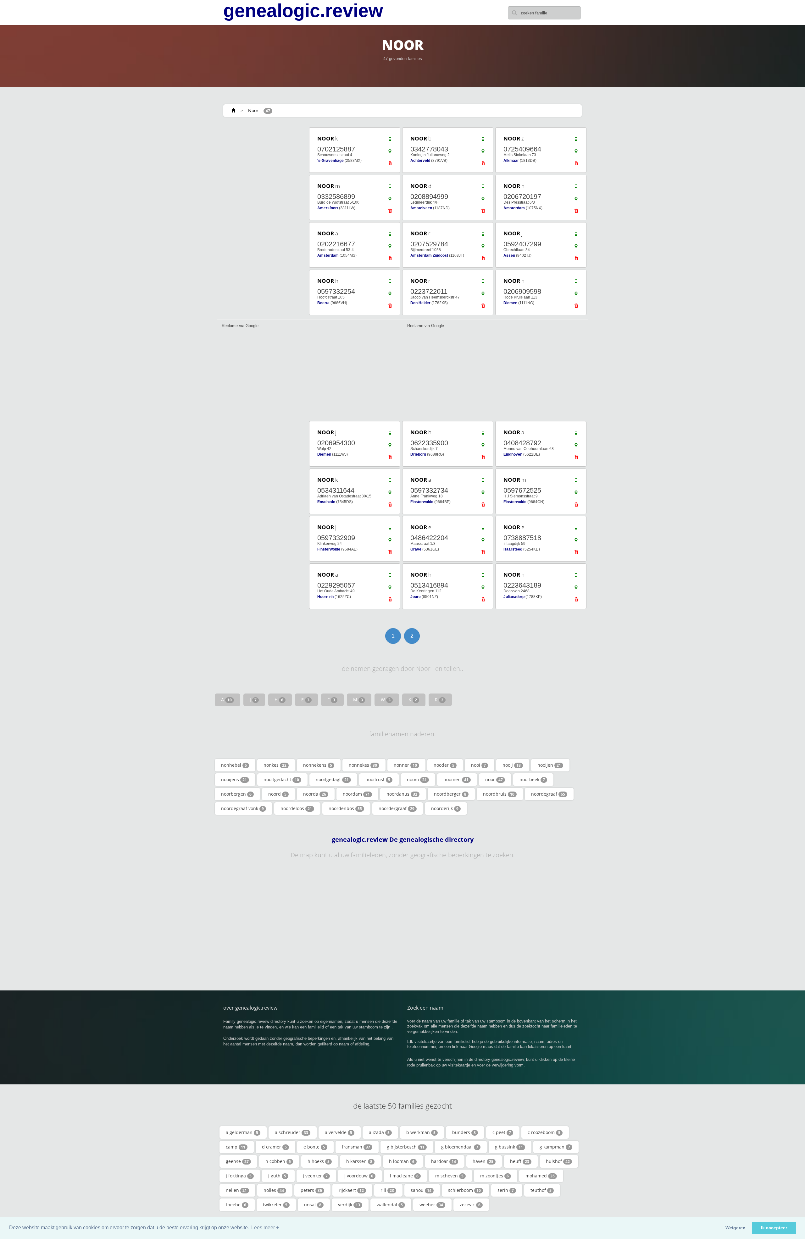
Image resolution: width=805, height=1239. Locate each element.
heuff (519, 1161)
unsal (312, 1205)
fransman (356, 1147)
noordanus (401, 794)
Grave (415, 549)
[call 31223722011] (483, 283)
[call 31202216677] (390, 235)
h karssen (359, 1161)
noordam (356, 794)
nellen (236, 1190)
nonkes (275, 765)
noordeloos (296, 808)
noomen (456, 779)
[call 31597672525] (576, 481)
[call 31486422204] (483, 529)
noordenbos (345, 808)
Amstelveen (421, 208)
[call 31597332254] (390, 283)
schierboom (464, 1190)
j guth (277, 1176)
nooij (511, 765)
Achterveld (420, 160)
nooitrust (377, 779)
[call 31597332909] (390, 529)
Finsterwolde (421, 502)
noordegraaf (548, 794)
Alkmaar (511, 160)
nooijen (549, 765)
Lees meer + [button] (265, 1227)
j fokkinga (239, 1176)
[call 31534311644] (390, 481)
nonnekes (363, 765)
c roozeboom (544, 1132)
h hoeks (319, 1161)
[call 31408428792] (576, 434)
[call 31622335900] (483, 434)
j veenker (315, 1176)
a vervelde (338, 1132)
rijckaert (351, 1190)
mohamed (540, 1176)
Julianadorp (514, 597)
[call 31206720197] (576, 188)
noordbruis (498, 794)
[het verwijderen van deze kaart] (390, 165)
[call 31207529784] (483, 235)
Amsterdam (514, 208)
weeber (431, 1205)
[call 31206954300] (390, 434)
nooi (478, 765)
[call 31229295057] (390, 576)
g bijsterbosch (406, 1147)
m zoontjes (494, 1176)
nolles (274, 1190)
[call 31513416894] (483, 576)
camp (235, 1147)
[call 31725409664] (576, 140)
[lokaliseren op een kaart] (390, 152)
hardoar (443, 1161)
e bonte (314, 1147)
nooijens (234, 779)
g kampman (555, 1147)
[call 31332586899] (390, 188)
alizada (379, 1132)
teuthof (541, 1190)
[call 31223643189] (576, 576)
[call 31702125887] (390, 140)
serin (505, 1190)
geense (237, 1161)
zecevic (470, 1205)
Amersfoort (327, 208)
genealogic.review (303, 11)
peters (311, 1190)
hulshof (558, 1161)
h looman (401, 1161)
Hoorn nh (325, 597)
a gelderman (242, 1132)
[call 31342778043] (483, 140)
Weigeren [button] (735, 1227)
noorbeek (532, 779)
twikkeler (275, 1205)
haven (483, 1161)
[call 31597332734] (483, 481)
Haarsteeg (512, 549)
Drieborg (418, 454)
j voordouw (358, 1176)
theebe (236, 1205)
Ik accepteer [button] (774, 1227)
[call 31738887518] (576, 529)
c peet (501, 1132)
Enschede (326, 502)
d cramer (274, 1147)
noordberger (450, 794)
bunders (464, 1132)
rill (387, 1190)
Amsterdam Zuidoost (429, 255)
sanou (421, 1190)
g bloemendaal (459, 1147)
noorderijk (444, 808)
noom (417, 779)
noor (494, 779)
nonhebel (234, 765)
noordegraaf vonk (242, 808)
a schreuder (291, 1132)
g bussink (509, 1147)
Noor (253, 110)
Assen (509, 255)
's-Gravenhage (330, 160)
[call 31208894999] (483, 188)
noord (277, 794)
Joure (415, 597)
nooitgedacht (281, 779)
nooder (444, 765)
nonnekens (317, 765)
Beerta (323, 303)
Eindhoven (512, 454)
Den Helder (420, 303)
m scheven (449, 1176)
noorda (314, 794)
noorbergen (236, 794)
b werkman (421, 1132)
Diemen (510, 303)
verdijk (349, 1205)
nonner (405, 765)
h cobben (278, 1161)
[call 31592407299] (576, 235)
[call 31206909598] (576, 283)
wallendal (390, 1205)
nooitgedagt (332, 779)
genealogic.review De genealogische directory (403, 839)
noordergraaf (396, 808)
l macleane (404, 1176)
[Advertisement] (261, 220)
